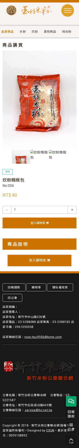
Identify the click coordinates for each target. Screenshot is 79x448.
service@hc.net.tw (38, 410)
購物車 (36, 287)
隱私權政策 (60, 287)
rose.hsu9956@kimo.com (43, 337)
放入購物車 (38, 223)
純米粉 (66, 31)
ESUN (50, 430)
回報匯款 (14, 287)
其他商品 (50, 31)
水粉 (23, 31)
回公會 (12, 298)
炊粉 (35, 31)
